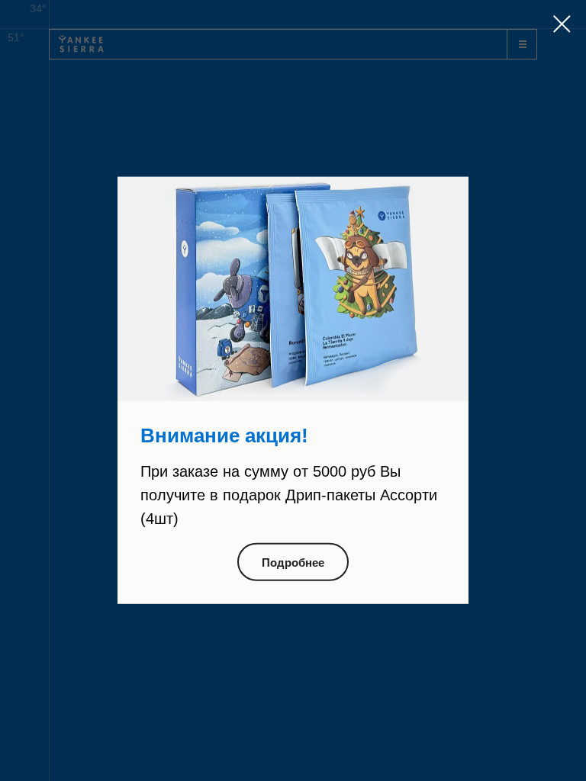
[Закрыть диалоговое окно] (562, 24)
